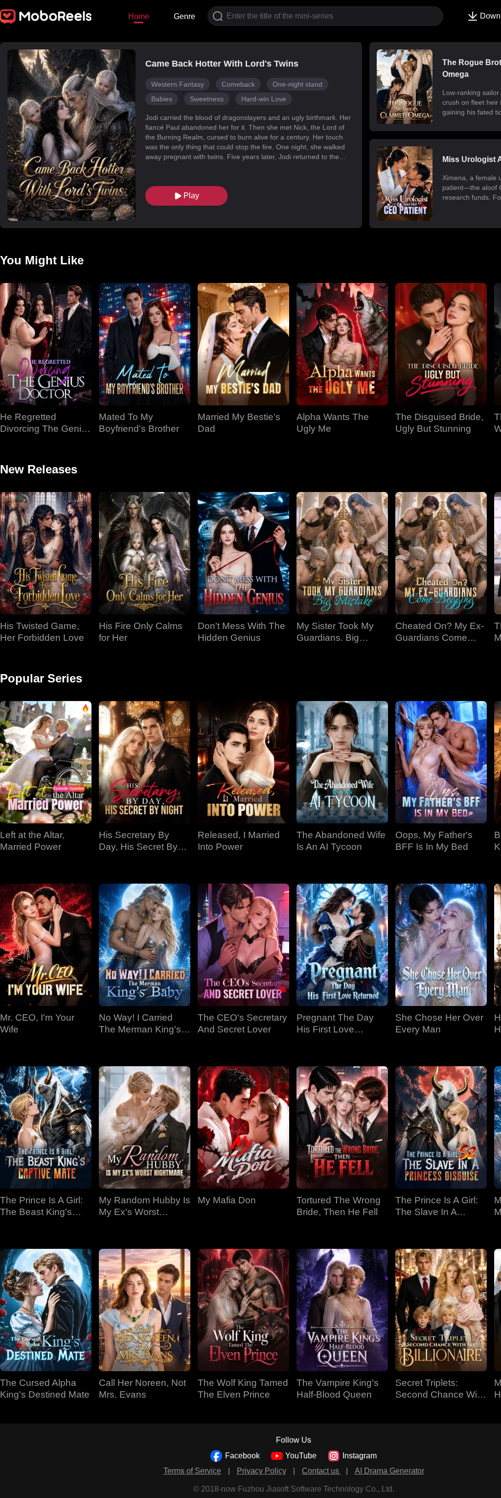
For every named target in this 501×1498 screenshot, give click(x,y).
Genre (184, 16)
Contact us (321, 1471)
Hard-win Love (263, 99)
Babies (161, 99)
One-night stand (297, 84)
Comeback (238, 84)
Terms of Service (192, 1471)
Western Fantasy (177, 84)
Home (138, 16)
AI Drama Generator (389, 1471)
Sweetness (207, 99)
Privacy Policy (261, 1471)
